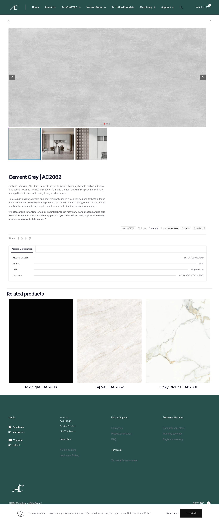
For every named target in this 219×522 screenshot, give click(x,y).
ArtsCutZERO (65, 421)
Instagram (18, 432)
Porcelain (185, 228)
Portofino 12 (199, 228)
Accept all (191, 513)
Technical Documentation (124, 460)
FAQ (113, 439)
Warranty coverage (172, 433)
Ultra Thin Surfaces (67, 431)
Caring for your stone (174, 428)
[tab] (22, 249)
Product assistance (121, 433)
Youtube (17, 440)
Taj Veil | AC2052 (109, 387)
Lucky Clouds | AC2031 (177, 387)
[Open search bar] (178, 5)
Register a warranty (173, 439)
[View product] (69, 303)
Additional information (22, 249)
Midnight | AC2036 (41, 387)
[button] (104, 124)
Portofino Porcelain (68, 426)
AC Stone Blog (68, 449)
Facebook (18, 427)
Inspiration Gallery (69, 455)
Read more (172, 513)
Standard (154, 228)
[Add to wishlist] (69, 309)
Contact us (117, 428)
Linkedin (17, 445)
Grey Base (173, 228)
